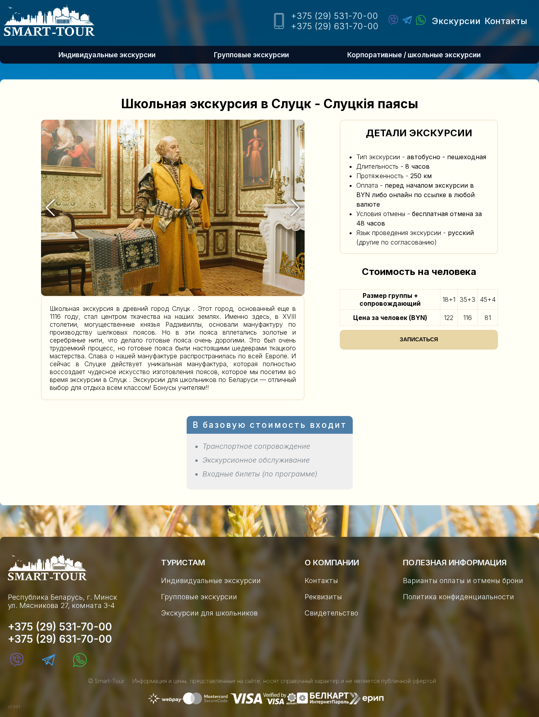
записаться (419, 339)
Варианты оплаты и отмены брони (463, 580)
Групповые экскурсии (251, 55)
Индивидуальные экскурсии (106, 55)
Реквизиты (323, 597)
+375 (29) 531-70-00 (334, 16)
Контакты (506, 21)
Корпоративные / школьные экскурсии (414, 55)
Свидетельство (331, 613)
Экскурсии (456, 21)
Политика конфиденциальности (458, 597)
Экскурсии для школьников (209, 613)
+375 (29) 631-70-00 (334, 26)
